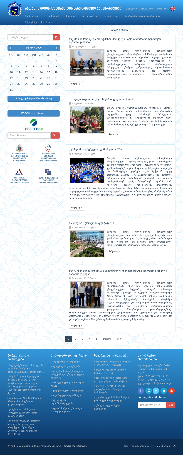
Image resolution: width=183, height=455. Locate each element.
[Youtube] (171, 391)
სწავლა (71, 16)
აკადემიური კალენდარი (66, 366)
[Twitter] (156, 391)
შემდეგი (107, 339)
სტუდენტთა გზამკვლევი (66, 362)
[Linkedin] (163, 391)
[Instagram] (148, 391)
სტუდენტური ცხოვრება (38, 22)
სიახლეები (32, 16)
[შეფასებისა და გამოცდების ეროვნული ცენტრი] (19, 176)
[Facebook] (141, 391)
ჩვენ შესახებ (52, 16)
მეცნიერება (112, 16)
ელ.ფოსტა (132, 9)
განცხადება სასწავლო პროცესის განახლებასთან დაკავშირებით (22, 412)
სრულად (76, 84)
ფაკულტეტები (90, 16)
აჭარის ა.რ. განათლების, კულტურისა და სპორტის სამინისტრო (109, 389)
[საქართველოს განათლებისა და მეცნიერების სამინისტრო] (19, 153)
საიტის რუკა (148, 9)
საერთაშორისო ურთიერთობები (143, 16)
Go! (55, 135)
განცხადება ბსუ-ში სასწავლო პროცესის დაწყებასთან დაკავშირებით (25, 401)
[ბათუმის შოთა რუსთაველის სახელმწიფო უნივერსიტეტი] (15, 9)
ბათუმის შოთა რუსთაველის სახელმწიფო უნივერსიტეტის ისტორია (67, 374)
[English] (171, 9)
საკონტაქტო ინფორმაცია (67, 395)
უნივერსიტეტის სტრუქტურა (68, 391)
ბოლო (120, 339)
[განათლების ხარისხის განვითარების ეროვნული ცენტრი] (48, 153)
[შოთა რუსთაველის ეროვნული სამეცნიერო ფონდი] (48, 176)
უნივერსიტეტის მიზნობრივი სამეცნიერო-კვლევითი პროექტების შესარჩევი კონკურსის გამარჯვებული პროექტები (24, 427)
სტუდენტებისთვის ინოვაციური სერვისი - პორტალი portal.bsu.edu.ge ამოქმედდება (26, 368)
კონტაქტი (162, 9)
